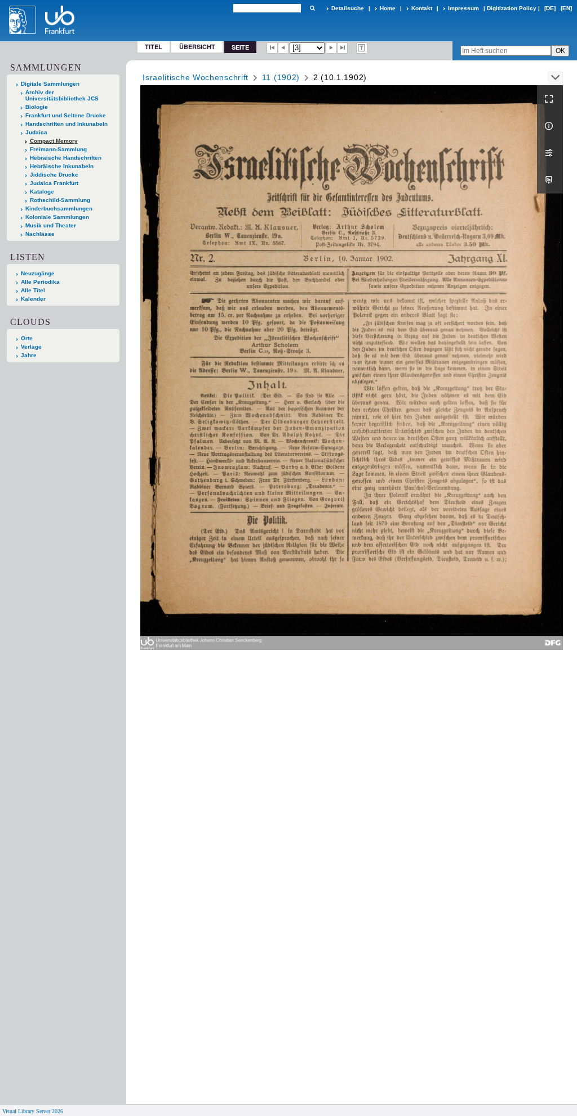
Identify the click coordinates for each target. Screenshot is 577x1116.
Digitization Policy (511, 8)
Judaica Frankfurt (54, 183)
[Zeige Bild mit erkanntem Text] (361, 48)
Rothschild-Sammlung (60, 200)
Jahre (29, 355)
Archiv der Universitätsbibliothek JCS (62, 95)
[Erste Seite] (272, 48)
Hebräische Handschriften (65, 158)
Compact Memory (54, 141)
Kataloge (42, 191)
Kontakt (421, 8)
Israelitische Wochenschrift (195, 77)
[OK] (312, 8)
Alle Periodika (40, 282)
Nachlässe (40, 234)
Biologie (36, 107)
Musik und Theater (50, 225)
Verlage (31, 347)
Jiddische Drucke (54, 175)
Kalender (33, 299)
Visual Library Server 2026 (32, 1111)
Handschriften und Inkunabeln (66, 124)
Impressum (463, 8)
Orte (27, 338)
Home (388, 8)
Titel (153, 46)
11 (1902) (281, 77)
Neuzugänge (38, 273)
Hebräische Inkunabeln (62, 166)
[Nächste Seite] (331, 48)
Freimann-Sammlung (58, 149)
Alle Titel (33, 290)
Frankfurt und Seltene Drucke (65, 115)
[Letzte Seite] (342, 48)
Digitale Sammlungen (50, 84)
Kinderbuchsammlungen (58, 208)
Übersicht (197, 46)
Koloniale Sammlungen (57, 217)
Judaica (36, 132)
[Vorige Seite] (283, 48)
